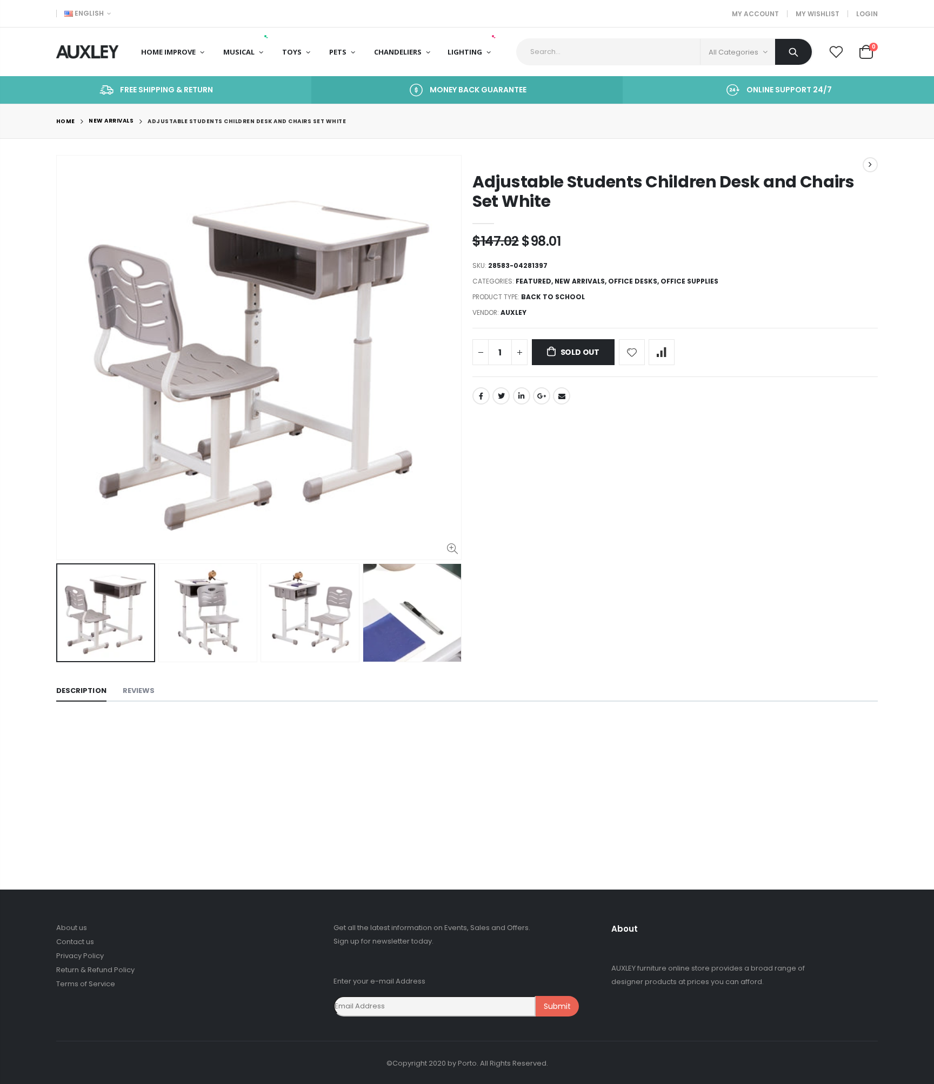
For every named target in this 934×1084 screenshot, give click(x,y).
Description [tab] (81, 690)
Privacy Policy (80, 956)
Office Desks (632, 281)
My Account (755, 13)
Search (793, 52)
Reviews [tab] (139, 690)
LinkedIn (521, 396)
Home (65, 121)
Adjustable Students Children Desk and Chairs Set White (663, 191)
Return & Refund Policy (95, 970)
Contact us (75, 942)
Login (867, 13)
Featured (533, 281)
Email (561, 396)
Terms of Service (85, 984)
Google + (541, 396)
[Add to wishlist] (632, 352)
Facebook (481, 396)
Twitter (501, 396)
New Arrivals (111, 121)
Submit (557, 1006)
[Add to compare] (662, 352)
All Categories (733, 52)
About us (71, 928)
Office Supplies (689, 281)
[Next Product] (870, 164)
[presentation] (67, 613)
